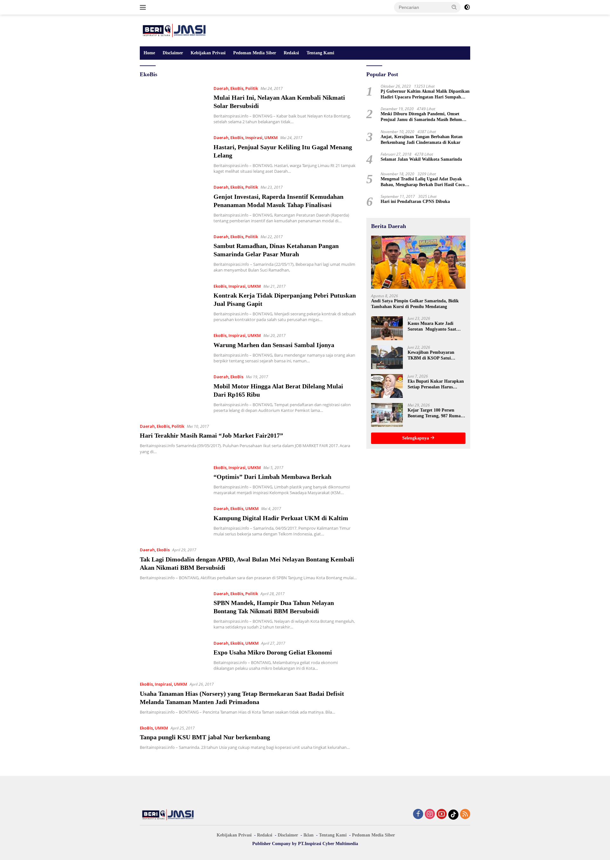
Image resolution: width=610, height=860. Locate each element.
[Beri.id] (175, 30)
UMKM (271, 137)
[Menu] (144, 7)
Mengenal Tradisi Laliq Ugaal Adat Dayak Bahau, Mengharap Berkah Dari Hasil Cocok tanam (424, 182)
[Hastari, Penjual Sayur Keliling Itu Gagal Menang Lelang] (173, 154)
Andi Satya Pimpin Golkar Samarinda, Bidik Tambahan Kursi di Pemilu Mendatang (415, 303)
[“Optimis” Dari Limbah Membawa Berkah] (173, 480)
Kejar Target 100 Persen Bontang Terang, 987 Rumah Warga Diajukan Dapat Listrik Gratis (435, 413)
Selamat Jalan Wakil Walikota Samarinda (421, 159)
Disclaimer (173, 52)
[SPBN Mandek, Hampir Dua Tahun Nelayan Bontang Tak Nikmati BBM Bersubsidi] (173, 610)
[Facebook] (418, 814)
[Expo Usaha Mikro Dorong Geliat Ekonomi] (173, 655)
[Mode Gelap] (467, 7)
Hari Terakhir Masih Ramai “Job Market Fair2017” (211, 435)
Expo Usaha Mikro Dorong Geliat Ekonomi (273, 652)
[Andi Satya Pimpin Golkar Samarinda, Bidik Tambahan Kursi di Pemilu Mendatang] (418, 262)
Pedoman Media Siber (254, 52)
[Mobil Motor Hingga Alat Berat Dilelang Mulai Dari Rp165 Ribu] (173, 393)
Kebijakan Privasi (208, 52)
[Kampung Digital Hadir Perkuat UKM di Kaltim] (173, 521)
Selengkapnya (416, 438)
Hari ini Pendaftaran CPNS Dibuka (415, 201)
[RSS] (465, 814)
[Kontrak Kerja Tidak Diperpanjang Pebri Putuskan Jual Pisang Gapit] (173, 303)
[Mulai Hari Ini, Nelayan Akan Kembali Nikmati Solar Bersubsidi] (173, 105)
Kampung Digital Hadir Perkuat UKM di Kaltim (281, 517)
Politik (251, 88)
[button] (454, 7)
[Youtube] (442, 814)
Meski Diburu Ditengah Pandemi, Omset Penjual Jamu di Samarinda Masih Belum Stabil (421, 117)
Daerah (221, 88)
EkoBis (236, 88)
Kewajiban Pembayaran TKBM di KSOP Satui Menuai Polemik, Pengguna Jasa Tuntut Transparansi (434, 355)
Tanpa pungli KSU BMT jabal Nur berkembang (205, 737)
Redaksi (291, 52)
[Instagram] (430, 814)
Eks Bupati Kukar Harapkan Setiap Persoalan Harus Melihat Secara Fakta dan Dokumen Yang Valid (436, 384)
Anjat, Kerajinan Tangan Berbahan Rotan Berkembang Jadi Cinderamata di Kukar (422, 139)
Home (149, 52)
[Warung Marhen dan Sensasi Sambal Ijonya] (173, 348)
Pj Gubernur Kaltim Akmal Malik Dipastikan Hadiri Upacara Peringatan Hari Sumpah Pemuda (425, 94)
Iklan (308, 835)
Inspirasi (253, 137)
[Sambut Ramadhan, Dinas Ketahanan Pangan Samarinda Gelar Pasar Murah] (173, 253)
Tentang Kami (320, 52)
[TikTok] (453, 815)
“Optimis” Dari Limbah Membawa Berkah (272, 476)
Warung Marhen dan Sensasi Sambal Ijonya (274, 344)
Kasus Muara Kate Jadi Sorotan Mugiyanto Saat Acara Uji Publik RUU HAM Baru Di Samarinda (436, 326)
